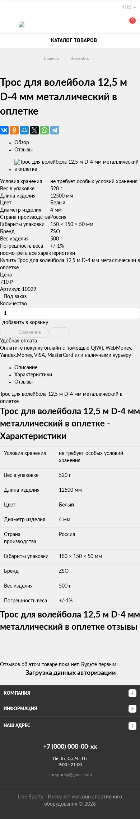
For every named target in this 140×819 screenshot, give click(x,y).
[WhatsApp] (44, 130)
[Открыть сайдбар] (8, 7)
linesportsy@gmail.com (70, 774)
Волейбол (80, 58)
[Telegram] (54, 130)
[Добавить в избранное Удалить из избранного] (59, 332)
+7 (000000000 (97, 24)
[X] (34, 130)
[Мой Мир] (24, 130)
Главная (51, 58)
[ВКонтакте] (4, 130)
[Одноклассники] (14, 130)
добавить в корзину (25, 322)
